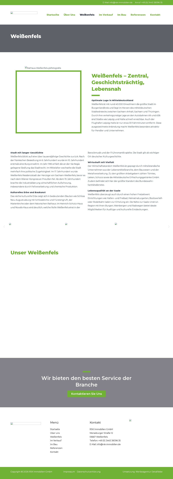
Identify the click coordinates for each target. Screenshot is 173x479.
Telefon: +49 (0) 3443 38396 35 (105, 440)
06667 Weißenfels (99, 437)
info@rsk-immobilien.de (121, 2)
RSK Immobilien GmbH (101, 429)
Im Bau (121, 14)
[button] (4, 226)
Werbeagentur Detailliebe (149, 472)
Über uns (69, 14)
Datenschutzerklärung (89, 472)
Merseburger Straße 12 (101, 433)
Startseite (53, 14)
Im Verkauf (106, 14)
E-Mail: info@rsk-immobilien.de (105, 444)
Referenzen (138, 14)
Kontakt (155, 14)
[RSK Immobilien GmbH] (24, 15)
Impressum (69, 472)
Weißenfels (87, 14)
